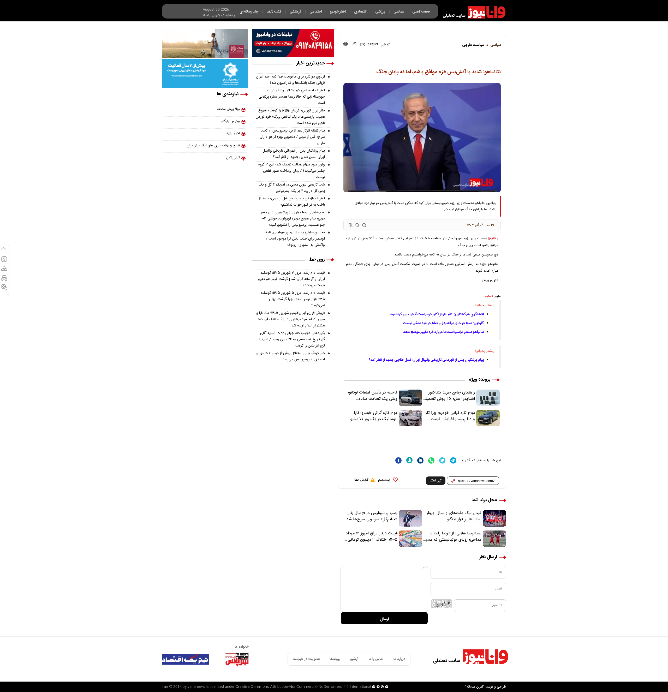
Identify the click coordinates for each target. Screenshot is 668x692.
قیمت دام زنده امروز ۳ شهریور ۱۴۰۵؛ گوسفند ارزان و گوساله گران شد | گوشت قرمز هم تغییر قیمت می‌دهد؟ (291, 279)
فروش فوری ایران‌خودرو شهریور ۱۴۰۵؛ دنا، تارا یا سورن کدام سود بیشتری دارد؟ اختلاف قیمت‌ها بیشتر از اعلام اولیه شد (290, 319)
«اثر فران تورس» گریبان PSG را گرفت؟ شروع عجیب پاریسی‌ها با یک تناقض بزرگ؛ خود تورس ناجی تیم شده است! (290, 117)
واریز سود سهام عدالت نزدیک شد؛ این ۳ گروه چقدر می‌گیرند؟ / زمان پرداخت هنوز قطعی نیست (291, 171)
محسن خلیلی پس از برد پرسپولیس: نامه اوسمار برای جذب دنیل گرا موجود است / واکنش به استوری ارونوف (295, 238)
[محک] (205, 43)
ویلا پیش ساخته (228, 109)
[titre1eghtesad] (185, 659)
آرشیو (354, 659)
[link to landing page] (471, 12)
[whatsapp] (431, 460)
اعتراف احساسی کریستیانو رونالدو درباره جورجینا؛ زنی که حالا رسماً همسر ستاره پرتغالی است (292, 96)
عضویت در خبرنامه (306, 659)
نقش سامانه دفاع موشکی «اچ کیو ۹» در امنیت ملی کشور (616, 675)
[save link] (354, 44)
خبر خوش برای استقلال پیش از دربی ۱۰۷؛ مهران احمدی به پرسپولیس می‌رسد (290, 356)
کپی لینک (436, 480)
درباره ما (399, 659)
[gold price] (4, 271)
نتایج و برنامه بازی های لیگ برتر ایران (213, 145)
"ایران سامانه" (474, 687)
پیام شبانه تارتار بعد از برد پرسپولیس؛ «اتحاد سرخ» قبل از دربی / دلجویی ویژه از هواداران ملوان (292, 137)
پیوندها (335, 659)
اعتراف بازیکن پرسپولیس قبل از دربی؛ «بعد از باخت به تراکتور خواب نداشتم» (292, 201)
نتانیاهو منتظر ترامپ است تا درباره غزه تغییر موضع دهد (443, 332)
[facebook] (398, 460)
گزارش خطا (361, 479)
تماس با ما (376, 659)
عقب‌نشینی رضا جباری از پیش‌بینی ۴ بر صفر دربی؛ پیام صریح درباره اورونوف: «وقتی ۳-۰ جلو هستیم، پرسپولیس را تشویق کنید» (293, 218)
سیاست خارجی (473, 45)
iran (165, 687)
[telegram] (453, 460)
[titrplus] (237, 659)
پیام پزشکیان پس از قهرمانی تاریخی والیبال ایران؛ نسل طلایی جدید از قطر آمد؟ (426, 360)
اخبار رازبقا (233, 133)
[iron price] (4, 290)
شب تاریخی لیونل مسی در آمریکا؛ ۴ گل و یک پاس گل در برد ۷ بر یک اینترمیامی (292, 188)
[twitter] (442, 460)
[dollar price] (4, 261)
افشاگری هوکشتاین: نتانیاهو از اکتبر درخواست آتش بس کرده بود (437, 314)
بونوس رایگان (230, 121)
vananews (196, 687)
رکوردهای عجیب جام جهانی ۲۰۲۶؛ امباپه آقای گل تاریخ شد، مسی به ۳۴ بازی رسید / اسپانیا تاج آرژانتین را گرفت (292, 339)
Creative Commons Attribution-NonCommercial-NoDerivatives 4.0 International (303, 687)
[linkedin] (420, 460)
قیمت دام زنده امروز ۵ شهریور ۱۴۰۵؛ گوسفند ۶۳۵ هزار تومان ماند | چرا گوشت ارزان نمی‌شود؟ (292, 299)
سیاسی (495, 45)
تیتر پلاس (233, 157)
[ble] (409, 460)
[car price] (4, 280)
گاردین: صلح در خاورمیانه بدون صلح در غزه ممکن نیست (443, 323)
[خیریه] (205, 73)
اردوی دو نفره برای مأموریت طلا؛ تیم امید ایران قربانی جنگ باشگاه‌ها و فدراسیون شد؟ (290, 80)
